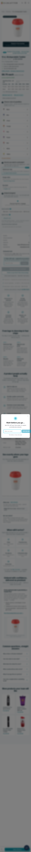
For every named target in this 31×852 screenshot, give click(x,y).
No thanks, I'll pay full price (15, 434)
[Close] (28, 416)
